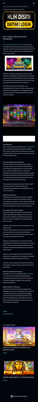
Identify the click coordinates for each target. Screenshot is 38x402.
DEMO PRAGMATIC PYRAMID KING (18, 377)
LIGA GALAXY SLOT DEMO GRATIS (15, 7)
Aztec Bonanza (30, 146)
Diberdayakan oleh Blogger (20, 396)
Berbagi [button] (5, 311)
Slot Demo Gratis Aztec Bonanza (12, 44)
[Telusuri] (34, 3)
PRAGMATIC (10, 314)
